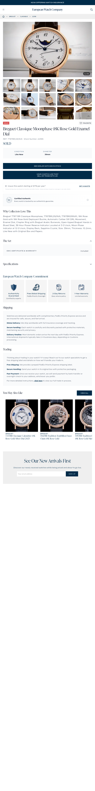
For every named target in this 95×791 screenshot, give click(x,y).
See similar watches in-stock (47, 166)
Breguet (12, 16)
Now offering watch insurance (47, 2)
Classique (24, 16)
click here (38, 381)
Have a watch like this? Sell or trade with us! (47, 175)
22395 (34, 16)
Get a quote (84, 186)
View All (84, 393)
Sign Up (72, 474)
